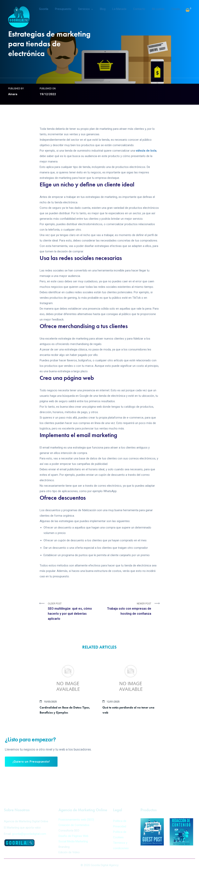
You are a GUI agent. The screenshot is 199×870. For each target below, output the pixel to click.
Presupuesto (63, 9)
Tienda (175, 9)
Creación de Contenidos (73, 825)
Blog (103, 9)
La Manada (119, 9)
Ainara (12, 94)
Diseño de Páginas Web (73, 836)
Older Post (70, 611)
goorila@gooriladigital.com (29, 834)
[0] (188, 10)
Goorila (43, 9)
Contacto (139, 9)
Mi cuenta (158, 9)
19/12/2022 (48, 94)
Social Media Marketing (73, 841)
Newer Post (129, 608)
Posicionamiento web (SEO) (76, 819)
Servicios (84, 9)
